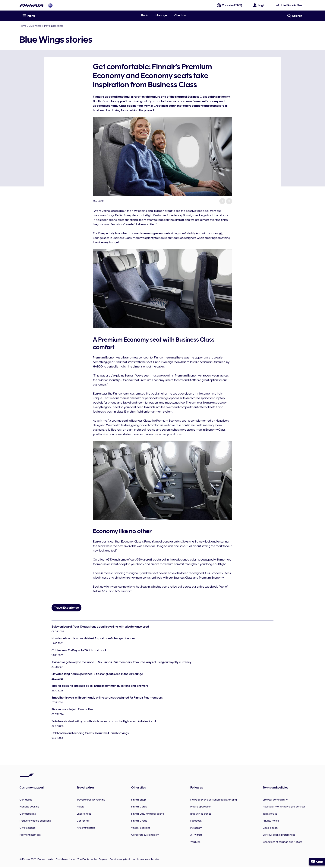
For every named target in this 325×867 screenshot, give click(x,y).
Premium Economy (105, 357)
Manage (161, 15)
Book (144, 15)
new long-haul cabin (136, 586)
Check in (180, 15)
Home (23, 25)
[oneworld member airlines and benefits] (50, 5)
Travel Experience (54, 25)
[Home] (32, 5)
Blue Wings (35, 25)
